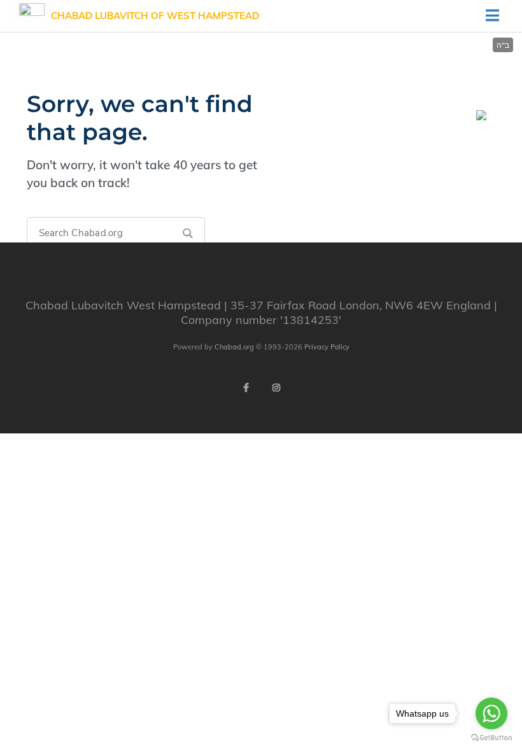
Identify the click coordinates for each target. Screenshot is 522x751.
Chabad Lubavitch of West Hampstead (155, 16)
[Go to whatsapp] (491, 713)
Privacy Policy (326, 346)
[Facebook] (246, 388)
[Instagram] (276, 388)
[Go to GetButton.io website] (491, 738)
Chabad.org (234, 346)
